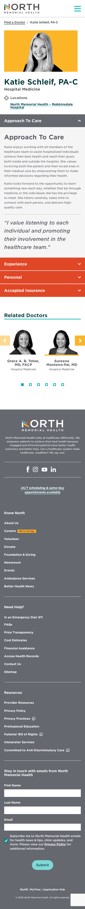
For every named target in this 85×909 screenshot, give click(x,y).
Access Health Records (21, 656)
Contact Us (12, 664)
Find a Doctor (14, 22)
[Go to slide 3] (38, 385)
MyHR (24, 889)
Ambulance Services (19, 578)
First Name (12, 785)
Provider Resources (19, 702)
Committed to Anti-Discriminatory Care (42, 750)
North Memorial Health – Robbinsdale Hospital (41, 106)
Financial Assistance (19, 648)
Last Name (12, 802)
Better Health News (19, 586)
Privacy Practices (25, 718)
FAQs (8, 624)
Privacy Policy (15, 710)
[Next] (80, 341)
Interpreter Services (19, 742)
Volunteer (11, 539)
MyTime (36, 889)
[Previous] (5, 341)
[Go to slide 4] (47, 385)
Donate (9, 546)
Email (8, 819)
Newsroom (12, 562)
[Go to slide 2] (30, 385)
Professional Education (21, 726)
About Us (11, 523)
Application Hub (54, 889)
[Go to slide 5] (55, 385)
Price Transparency (18, 632)
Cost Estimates (15, 640)
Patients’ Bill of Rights (29, 734)
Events (9, 570)
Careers (10, 531)
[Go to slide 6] (63, 385)
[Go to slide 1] (22, 385)
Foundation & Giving (19, 554)
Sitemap (10, 672)
